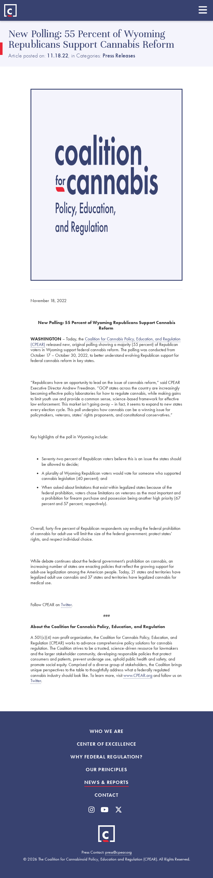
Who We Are (107, 731)
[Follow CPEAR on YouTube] (104, 809)
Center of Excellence (106, 744)
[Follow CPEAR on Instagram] (91, 809)
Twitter (66, 605)
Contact (106, 795)
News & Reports (106, 782)
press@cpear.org (118, 852)
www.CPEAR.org (137, 675)
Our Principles (106, 769)
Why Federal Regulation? (106, 757)
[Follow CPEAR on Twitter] (118, 809)
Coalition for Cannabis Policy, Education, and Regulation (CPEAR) (106, 341)
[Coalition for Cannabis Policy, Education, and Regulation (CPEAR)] (10, 10)
